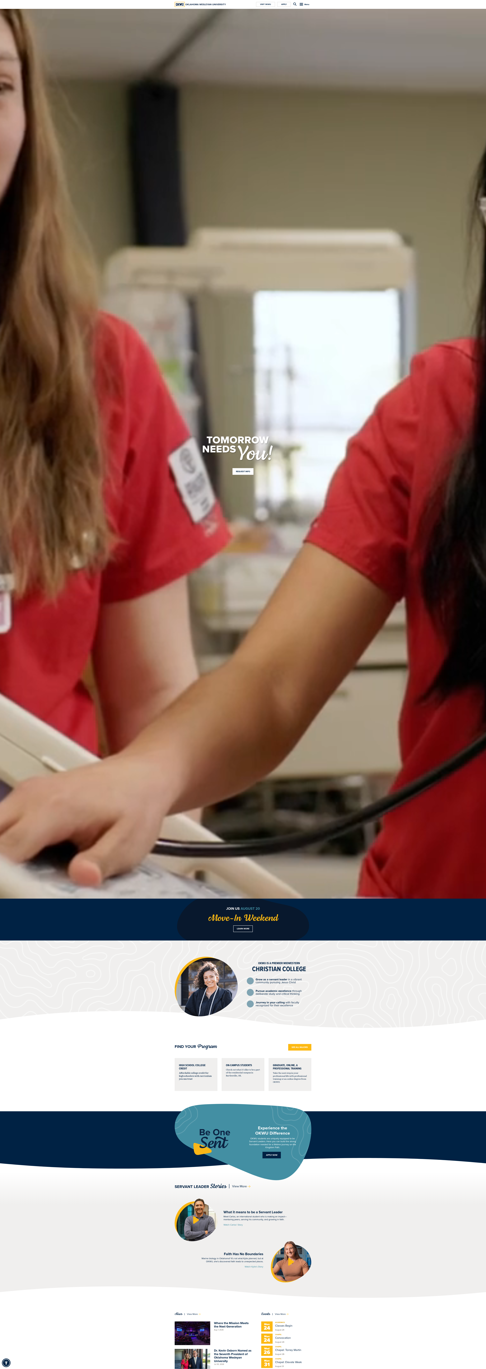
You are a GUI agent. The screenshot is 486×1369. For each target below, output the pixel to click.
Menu (306, 4)
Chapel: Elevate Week (288, 1362)
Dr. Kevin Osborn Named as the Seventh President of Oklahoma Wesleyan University (232, 1355)
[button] (196, 1220)
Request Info (243, 471)
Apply (284, 4)
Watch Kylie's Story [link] (254, 1266)
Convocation (283, 1338)
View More (239, 1186)
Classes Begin (283, 1326)
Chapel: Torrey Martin (288, 1350)
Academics (280, 1322)
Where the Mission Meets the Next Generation (231, 1325)
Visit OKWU (265, 4)
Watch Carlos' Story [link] (233, 1224)
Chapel (278, 1334)
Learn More (243, 928)
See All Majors (300, 1047)
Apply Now (271, 1155)
